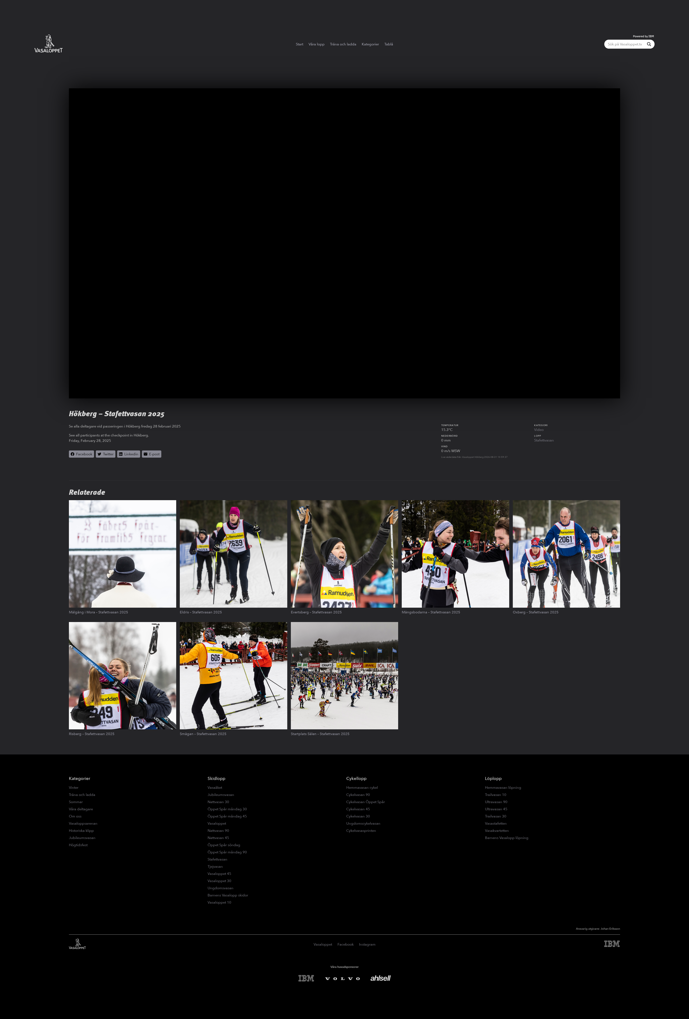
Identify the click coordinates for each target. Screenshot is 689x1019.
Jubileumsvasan (82, 838)
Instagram (367, 944)
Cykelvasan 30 (358, 816)
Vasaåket (215, 787)
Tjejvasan (215, 866)
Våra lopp (317, 44)
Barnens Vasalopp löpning (506, 838)
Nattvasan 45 (218, 838)
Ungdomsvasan (220, 888)
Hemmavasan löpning (503, 787)
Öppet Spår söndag (224, 845)
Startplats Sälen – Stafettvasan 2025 (320, 734)
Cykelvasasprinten (361, 830)
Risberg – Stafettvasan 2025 (91, 734)
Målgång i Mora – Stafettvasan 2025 (98, 612)
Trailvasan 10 (495, 795)
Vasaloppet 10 (219, 902)
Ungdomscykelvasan (363, 823)
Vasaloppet (217, 823)
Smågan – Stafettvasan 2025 (203, 734)
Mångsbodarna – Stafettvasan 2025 (431, 612)
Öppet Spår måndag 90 (227, 852)
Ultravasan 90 (496, 802)
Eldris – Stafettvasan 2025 (201, 612)
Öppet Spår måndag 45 (227, 816)
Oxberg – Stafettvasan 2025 (536, 612)
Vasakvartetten (497, 830)
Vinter (73, 787)
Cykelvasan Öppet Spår (365, 802)
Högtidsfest (78, 845)
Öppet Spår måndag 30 (227, 809)
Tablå (388, 44)
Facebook (346, 944)
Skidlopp (216, 778)
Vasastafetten (496, 823)
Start (299, 44)
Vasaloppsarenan (83, 823)
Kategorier (370, 44)
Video (539, 429)
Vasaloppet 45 (219, 873)
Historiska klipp (81, 830)
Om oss (75, 816)
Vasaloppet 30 (219, 881)
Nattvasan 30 (218, 802)
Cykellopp (356, 778)
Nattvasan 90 (218, 830)
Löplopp (493, 778)
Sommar (76, 802)
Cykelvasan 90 (358, 795)
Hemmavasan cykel (362, 787)
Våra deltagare (81, 809)
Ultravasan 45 (496, 809)
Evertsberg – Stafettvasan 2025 (316, 612)
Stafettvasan (544, 440)
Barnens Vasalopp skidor (228, 895)
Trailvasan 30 (495, 816)
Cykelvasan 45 (358, 809)
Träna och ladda (343, 44)
